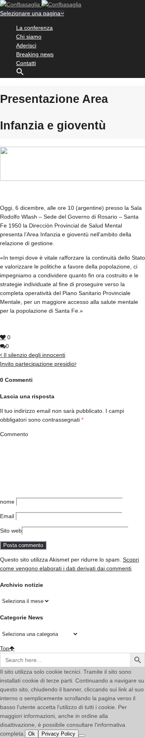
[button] (20, 73)
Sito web (11, 530)
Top (4, 648)
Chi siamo (28, 36)
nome (7, 501)
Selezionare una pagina (30, 13)
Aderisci (26, 45)
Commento (14, 434)
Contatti (26, 63)
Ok (31, 734)
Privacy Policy (58, 734)
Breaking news (35, 54)
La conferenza (34, 28)
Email (7, 516)
